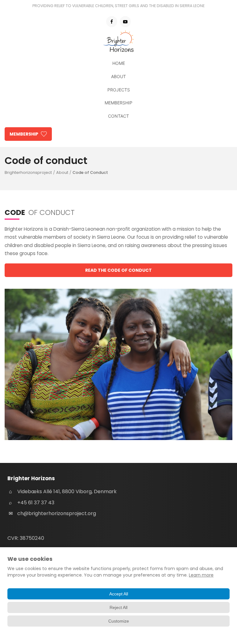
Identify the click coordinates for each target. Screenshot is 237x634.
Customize (118, 621)
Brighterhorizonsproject (28, 172)
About (118, 76)
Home (118, 63)
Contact (118, 116)
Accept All (118, 593)
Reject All (118, 607)
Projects (118, 89)
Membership (118, 102)
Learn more (201, 575)
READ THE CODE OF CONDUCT (118, 270)
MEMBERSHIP (24, 134)
